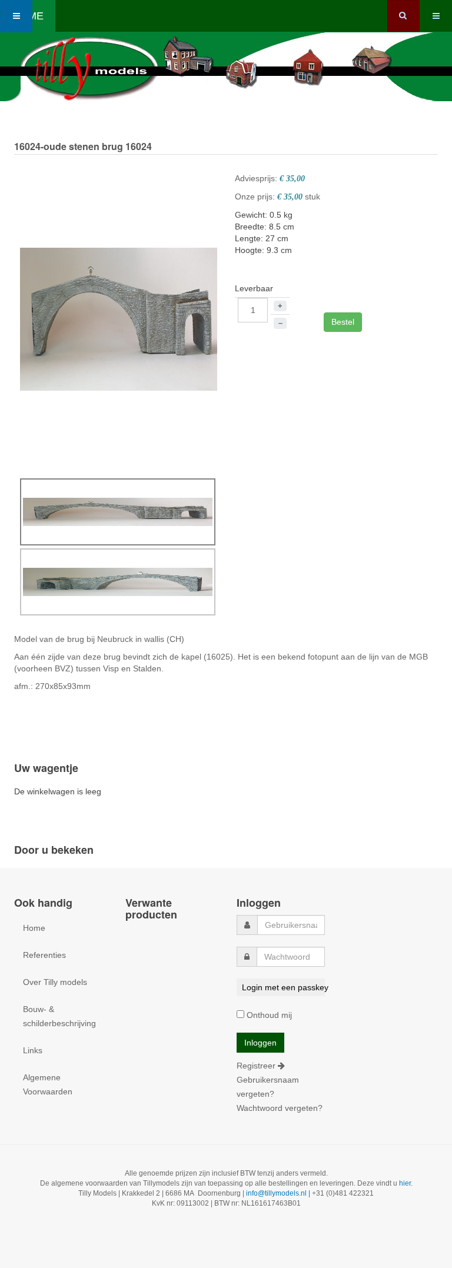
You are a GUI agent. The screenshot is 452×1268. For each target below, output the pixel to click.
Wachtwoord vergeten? (280, 1108)
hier (405, 1183)
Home (34, 928)
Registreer (257, 1065)
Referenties (44, 955)
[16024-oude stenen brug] (118, 318)
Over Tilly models (55, 982)
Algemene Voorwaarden (47, 1084)
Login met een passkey (283, 987)
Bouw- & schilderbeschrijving (59, 1016)
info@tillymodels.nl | (279, 1193)
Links (32, 1050)
